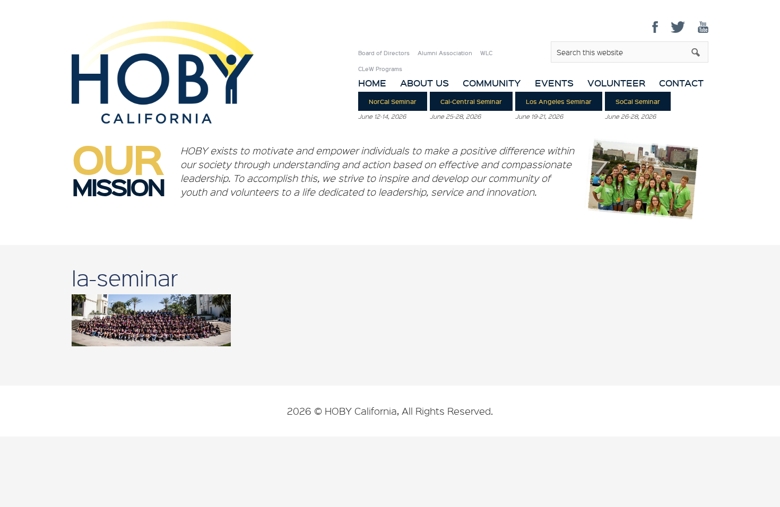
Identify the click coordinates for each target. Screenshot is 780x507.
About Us (424, 83)
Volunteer (616, 83)
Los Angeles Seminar (559, 101)
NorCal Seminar (393, 101)
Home (372, 83)
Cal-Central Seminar (471, 101)
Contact (681, 83)
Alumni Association (445, 53)
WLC (486, 53)
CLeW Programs (380, 69)
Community (492, 83)
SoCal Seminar (638, 101)
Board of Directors (384, 53)
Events (554, 83)
